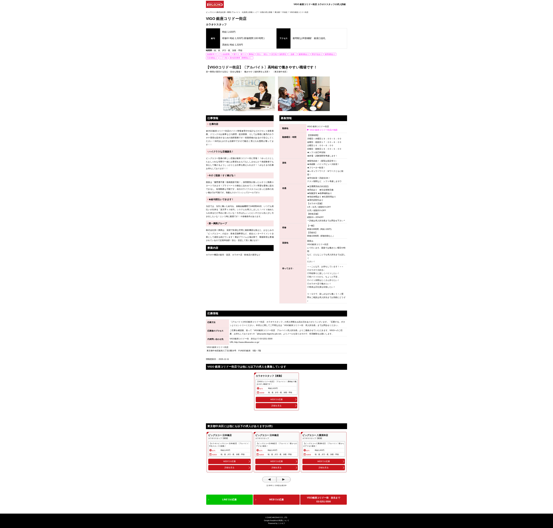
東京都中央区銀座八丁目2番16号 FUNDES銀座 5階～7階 (234, 350)
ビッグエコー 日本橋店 (220, 435)
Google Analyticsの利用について (276, 521)
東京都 (277, 12)
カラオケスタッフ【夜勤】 (269, 376)
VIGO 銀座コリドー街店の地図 (323, 130)
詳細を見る (276, 405)
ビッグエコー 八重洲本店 (315, 435)
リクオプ (281, 523)
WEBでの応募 (276, 399)
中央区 (284, 12)
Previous (269, 479)
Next (283, 479)
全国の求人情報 (266, 12)
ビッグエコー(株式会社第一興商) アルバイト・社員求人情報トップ (232, 12)
